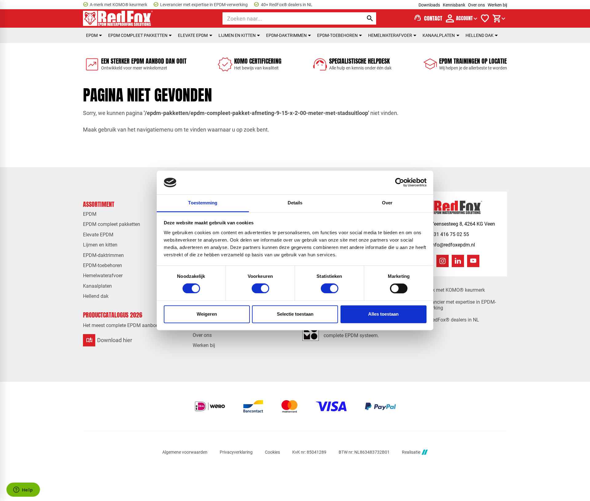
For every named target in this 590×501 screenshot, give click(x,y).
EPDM (92, 35)
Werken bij (497, 4)
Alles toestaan (383, 314)
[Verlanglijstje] (485, 18)
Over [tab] (387, 202)
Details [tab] (295, 202)
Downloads (429, 4)
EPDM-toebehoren (337, 35)
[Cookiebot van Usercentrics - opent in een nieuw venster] (400, 182)
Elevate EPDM (193, 35)
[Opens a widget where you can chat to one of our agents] (23, 490)
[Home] (118, 18)
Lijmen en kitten (237, 35)
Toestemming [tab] (202, 202)
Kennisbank (454, 4)
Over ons (476, 4)
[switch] (260, 289)
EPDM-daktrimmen (286, 35)
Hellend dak (480, 35)
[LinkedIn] (458, 261)
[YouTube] (473, 261)
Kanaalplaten (439, 35)
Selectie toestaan (295, 314)
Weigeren (207, 314)
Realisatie (411, 452)
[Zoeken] (370, 18)
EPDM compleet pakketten (137, 35)
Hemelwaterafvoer (390, 35)
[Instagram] (442, 261)
